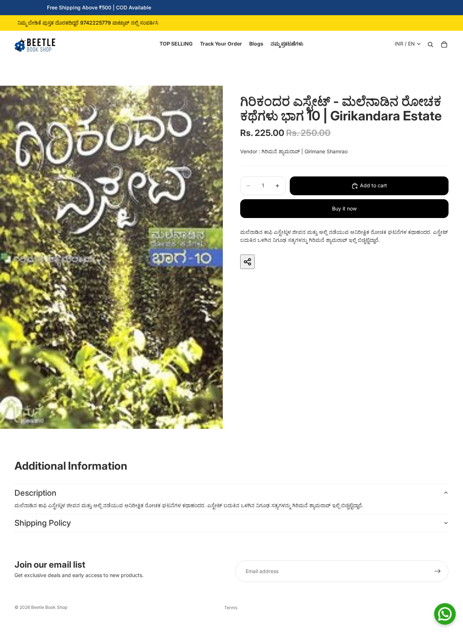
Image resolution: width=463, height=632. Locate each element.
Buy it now (344, 208)
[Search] (430, 44)
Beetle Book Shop (49, 607)
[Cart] (444, 44)
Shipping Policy (42, 523)
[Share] (247, 262)
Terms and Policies (231, 607)
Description (35, 493)
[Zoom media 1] (111, 257)
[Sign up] (437, 571)
